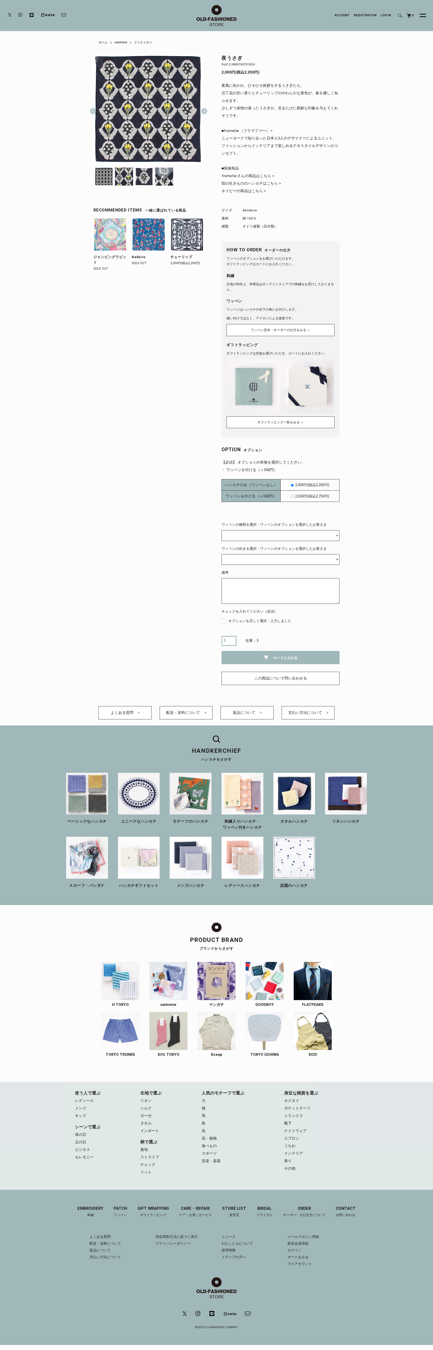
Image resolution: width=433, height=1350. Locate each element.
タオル (146, 1123)
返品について (244, 712)
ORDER (304, 1211)
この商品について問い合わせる (280, 678)
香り (288, 1161)
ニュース (229, 1237)
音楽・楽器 (211, 1161)
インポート (149, 1131)
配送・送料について (183, 712)
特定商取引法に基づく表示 (177, 1237)
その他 (289, 1168)
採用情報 (229, 1250)
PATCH (120, 1211)
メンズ (80, 1108)
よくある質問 (122, 712)
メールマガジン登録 (303, 1237)
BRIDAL (264, 1211)
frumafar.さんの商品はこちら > (248, 176)
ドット (146, 1172)
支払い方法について (305, 712)
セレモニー (84, 1157)
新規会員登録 (297, 1243)
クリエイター (143, 42)
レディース (84, 1100)
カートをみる (297, 1257)
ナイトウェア (295, 1131)
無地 (144, 1149)
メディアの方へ (234, 1257)
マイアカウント (299, 1264)
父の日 (80, 1142)
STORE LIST (234, 1211)
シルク (146, 1108)
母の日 (80, 1134)
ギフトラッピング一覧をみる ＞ (280, 422)
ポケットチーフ (297, 1108)
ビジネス (82, 1149)
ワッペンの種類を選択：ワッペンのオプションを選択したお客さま (274, 524)
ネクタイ (291, 1100)
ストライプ (149, 1157)
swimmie (121, 42)
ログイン (294, 1250)
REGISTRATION (365, 15)
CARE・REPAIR (195, 1211)
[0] (408, 15)
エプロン (291, 1138)
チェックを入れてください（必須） (250, 611)
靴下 (288, 1123)
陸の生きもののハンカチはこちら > (251, 183)
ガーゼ (146, 1115)
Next (202, 109)
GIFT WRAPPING (153, 1211)
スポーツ (209, 1153)
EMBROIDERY (90, 1211)
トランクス (293, 1115)
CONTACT (346, 1211)
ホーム (102, 42)
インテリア (293, 1153)
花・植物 (209, 1138)
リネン (146, 1100)
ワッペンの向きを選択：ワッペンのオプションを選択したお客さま (274, 549)
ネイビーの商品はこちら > (244, 191)
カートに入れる (285, 658)
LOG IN (386, 15)
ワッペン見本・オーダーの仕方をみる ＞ (280, 330)
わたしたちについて (237, 1243)
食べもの (209, 1146)
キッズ (80, 1115)
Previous (93, 109)
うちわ (289, 1146)
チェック (147, 1164)
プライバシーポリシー (173, 1243)
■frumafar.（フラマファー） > (247, 130)
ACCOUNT (342, 15)
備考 (225, 572)
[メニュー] (420, 16)
